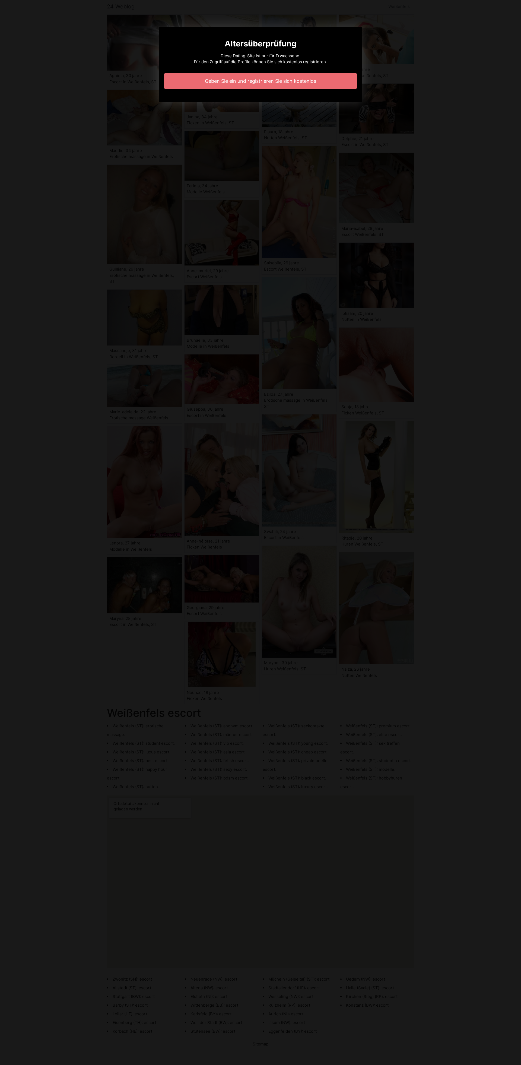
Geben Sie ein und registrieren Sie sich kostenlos (260, 81)
